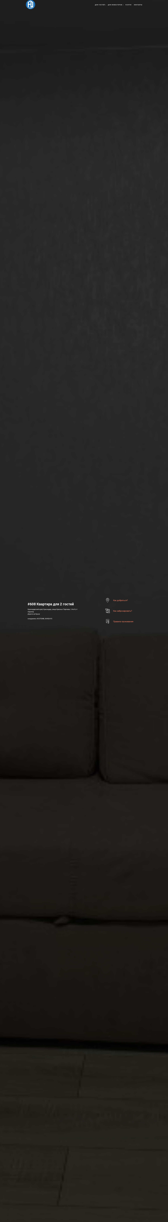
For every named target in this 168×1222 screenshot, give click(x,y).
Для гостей (100, 5)
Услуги (128, 5)
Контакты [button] (138, 5)
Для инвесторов (115, 5)
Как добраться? (120, 600)
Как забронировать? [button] (122, 611)
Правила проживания (123, 621)
